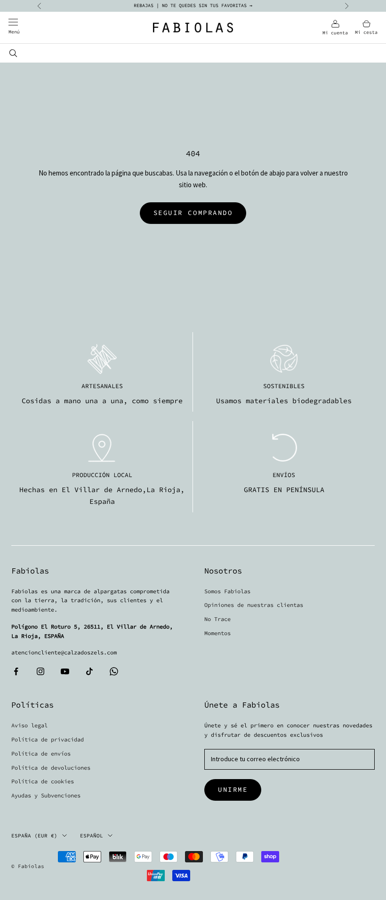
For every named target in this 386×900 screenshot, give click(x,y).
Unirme (233, 789)
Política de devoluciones (50, 767)
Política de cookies (42, 781)
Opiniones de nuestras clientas (253, 604)
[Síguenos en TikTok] (89, 671)
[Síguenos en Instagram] (40, 671)
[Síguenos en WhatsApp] (114, 671)
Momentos (217, 633)
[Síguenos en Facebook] (16, 671)
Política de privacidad (47, 739)
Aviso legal (29, 725)
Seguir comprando (193, 212)
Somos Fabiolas (227, 591)
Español (91, 835)
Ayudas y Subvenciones (45, 795)
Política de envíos (41, 753)
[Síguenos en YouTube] (65, 671)
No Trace (217, 618)
